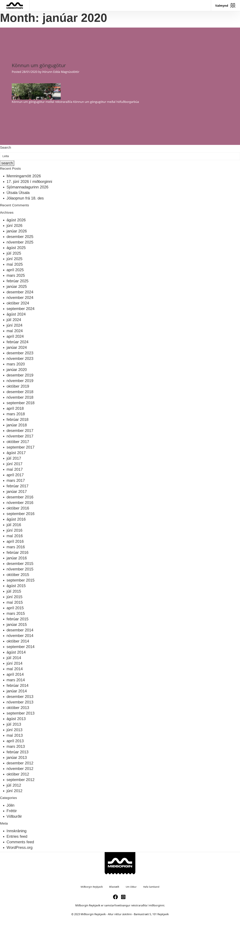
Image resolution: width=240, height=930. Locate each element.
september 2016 (20, 513)
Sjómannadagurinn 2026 (27, 187)
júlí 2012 (14, 785)
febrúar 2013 (17, 752)
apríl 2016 (15, 541)
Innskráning (16, 831)
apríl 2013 (15, 741)
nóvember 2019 (20, 380)
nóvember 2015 (20, 569)
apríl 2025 (15, 270)
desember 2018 (20, 392)
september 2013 (20, 713)
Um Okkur (131, 886)
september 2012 (20, 779)
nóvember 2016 (20, 502)
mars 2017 (16, 480)
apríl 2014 (15, 674)
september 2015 (20, 580)
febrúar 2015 (17, 619)
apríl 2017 (15, 475)
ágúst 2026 (16, 220)
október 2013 (18, 707)
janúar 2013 (17, 757)
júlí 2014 (14, 658)
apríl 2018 (15, 408)
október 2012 (18, 774)
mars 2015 (16, 613)
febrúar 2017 (17, 486)
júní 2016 (14, 530)
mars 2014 (16, 680)
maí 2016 (15, 536)
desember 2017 (20, 430)
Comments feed (20, 842)
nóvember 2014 (20, 635)
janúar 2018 (17, 425)
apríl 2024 (15, 336)
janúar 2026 (17, 231)
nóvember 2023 (20, 358)
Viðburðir (14, 816)
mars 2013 (16, 746)
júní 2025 (14, 259)
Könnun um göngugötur (39, 65)
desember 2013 (20, 696)
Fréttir (12, 811)
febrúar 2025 (17, 281)
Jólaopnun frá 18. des (25, 198)
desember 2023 (20, 353)
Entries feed (17, 836)
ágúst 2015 (16, 585)
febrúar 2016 (17, 552)
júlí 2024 (14, 319)
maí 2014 (15, 669)
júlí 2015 (14, 591)
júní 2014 (14, 663)
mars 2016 (16, 547)
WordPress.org (19, 847)
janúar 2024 (17, 347)
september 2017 (20, 447)
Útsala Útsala (18, 192)
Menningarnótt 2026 (24, 176)
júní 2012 (14, 791)
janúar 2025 (17, 286)
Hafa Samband (151, 886)
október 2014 (18, 641)
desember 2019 (20, 375)
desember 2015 (20, 563)
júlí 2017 (14, 458)
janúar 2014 (17, 691)
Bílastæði (114, 886)
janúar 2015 (17, 624)
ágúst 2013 (16, 718)
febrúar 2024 (17, 342)
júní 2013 (14, 730)
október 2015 (18, 574)
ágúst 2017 (16, 452)
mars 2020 (16, 364)
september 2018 (20, 403)
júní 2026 (14, 225)
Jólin (10, 805)
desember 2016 (20, 497)
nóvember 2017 (20, 436)
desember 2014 (20, 630)
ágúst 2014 (16, 652)
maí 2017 (15, 469)
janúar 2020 (17, 369)
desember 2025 (20, 236)
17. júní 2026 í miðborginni (29, 181)
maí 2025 (15, 264)
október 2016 (18, 508)
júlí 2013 (14, 724)
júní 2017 (14, 464)
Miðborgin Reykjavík (92, 886)
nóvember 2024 (20, 297)
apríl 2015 (15, 608)
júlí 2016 (14, 525)
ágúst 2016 (16, 519)
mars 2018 (16, 414)
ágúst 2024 (16, 314)
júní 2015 (14, 597)
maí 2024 (15, 331)
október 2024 (18, 303)
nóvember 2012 (20, 768)
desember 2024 (20, 292)
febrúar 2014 (17, 685)
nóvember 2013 (20, 702)
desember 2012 (20, 763)
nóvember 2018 (20, 397)
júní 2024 (14, 325)
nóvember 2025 (20, 242)
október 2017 (18, 441)
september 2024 (20, 308)
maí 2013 (15, 735)
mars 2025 (16, 275)
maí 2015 (15, 602)
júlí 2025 (14, 253)
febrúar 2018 (17, 419)
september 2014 (20, 646)
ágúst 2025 (16, 247)
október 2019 (18, 386)
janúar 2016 (17, 558)
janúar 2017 (17, 491)
